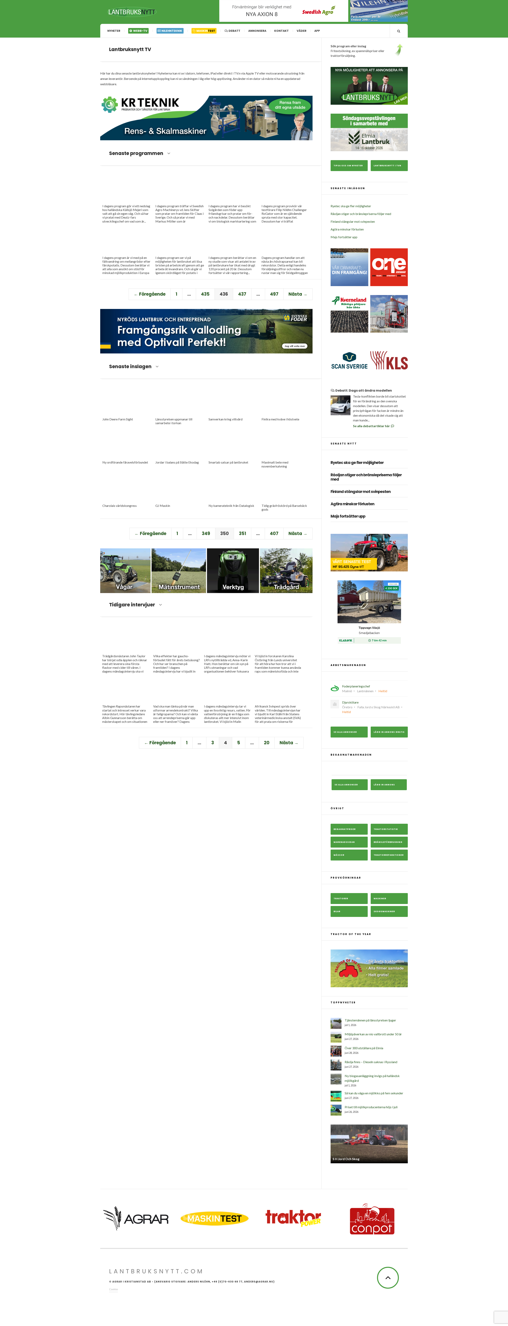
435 (205, 294)
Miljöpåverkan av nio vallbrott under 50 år (373, 1034)
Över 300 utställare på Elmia (364, 1048)
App (317, 31)
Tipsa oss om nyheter (348, 165)
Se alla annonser (345, 732)
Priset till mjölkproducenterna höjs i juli (371, 1107)
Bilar (337, 911)
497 (274, 294)
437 (242, 294)
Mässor (339, 855)
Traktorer (341, 898)
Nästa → (298, 294)
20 (266, 743)
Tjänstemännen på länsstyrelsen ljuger (370, 1020)
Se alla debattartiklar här (372, 426)
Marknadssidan (344, 842)
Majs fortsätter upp (344, 237)
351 (242, 533)
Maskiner (380, 898)
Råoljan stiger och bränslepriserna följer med (361, 214)
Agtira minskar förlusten (347, 229)
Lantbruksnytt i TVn (387, 165)
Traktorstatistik (386, 829)
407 (274, 533)
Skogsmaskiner (384, 911)
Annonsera (257, 31)
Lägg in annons (384, 784)
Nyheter (113, 31)
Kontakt (281, 31)
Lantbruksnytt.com (156, 1271)
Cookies (113, 1289)
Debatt (234, 31)
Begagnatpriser (345, 829)
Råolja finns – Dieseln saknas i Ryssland (371, 1062)
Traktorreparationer (389, 855)
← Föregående (149, 294)
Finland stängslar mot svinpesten (353, 221)
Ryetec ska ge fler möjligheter (351, 206)
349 (206, 533)
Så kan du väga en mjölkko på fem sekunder (374, 1093)
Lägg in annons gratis (389, 732)
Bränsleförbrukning (388, 842)
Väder (301, 31)
